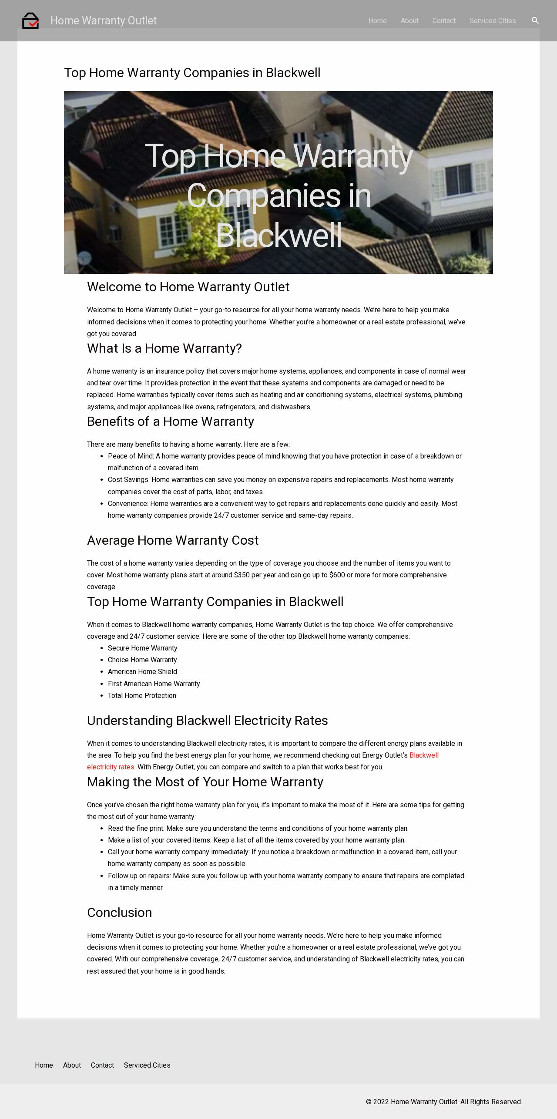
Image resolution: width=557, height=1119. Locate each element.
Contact (444, 20)
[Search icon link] (536, 20)
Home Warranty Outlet (103, 20)
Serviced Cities (493, 20)
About (410, 20)
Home (378, 20)
